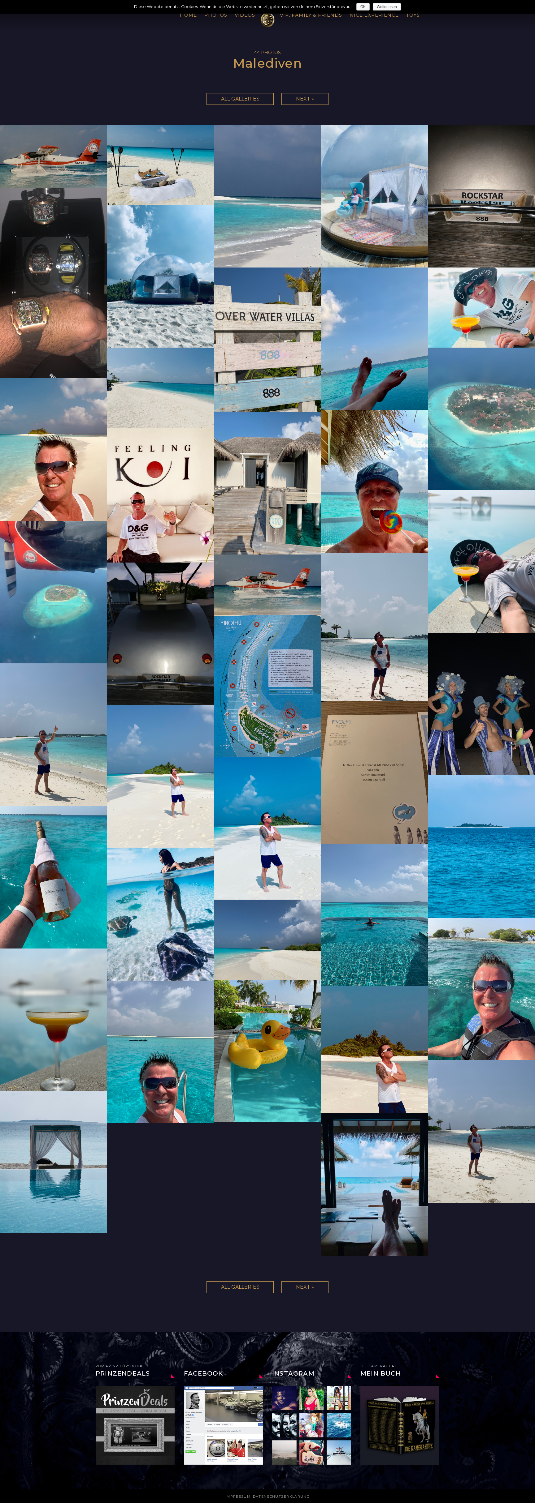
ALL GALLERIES (240, 99)
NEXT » (305, 99)
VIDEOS (245, 15)
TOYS (413, 15)
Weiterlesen (387, 7)
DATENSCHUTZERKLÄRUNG (281, 1496)
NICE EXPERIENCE (374, 15)
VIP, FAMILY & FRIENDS (311, 15)
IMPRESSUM (237, 1496)
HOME (188, 15)
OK (363, 7)
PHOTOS (215, 15)
